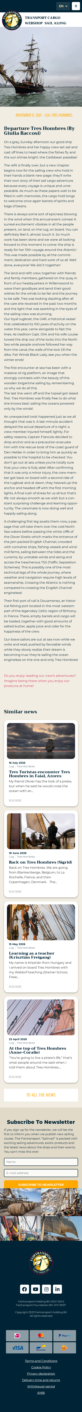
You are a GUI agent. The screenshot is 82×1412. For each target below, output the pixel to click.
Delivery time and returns (41, 1380)
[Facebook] (24, 1289)
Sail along (55, 23)
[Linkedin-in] (57, 1289)
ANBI (41, 1393)
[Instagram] (46, 1289)
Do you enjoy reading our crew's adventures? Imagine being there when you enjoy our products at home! (40, 681)
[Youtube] (35, 1289)
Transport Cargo (42, 18)
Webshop (34, 23)
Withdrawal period (41, 1386)
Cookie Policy (41, 1367)
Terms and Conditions (41, 1361)
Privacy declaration (41, 1374)
